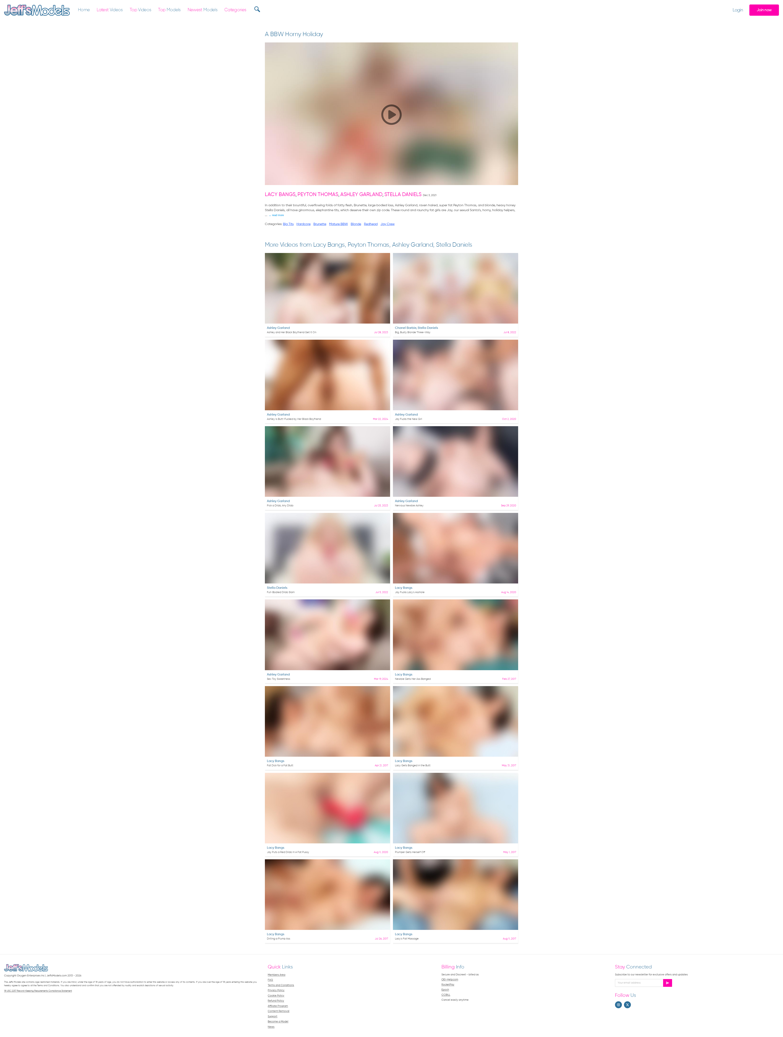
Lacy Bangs (280, 194)
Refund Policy (276, 1000)
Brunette (319, 224)
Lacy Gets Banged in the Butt (412, 765)
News (271, 1027)
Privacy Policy (276, 990)
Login (738, 10)
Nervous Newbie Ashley (409, 505)
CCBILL (445, 995)
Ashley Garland (361, 194)
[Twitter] (627, 1004)
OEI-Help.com (449, 979)
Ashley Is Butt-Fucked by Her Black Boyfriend (294, 419)
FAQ (270, 980)
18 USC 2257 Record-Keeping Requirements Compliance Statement (38, 991)
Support (272, 1016)
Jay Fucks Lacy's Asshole (410, 592)
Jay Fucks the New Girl (408, 419)
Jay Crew (387, 224)
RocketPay (447, 984)
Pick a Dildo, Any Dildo (280, 505)
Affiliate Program (278, 1006)
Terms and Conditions (281, 985)
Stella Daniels (402, 194)
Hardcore (303, 224)
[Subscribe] (667, 983)
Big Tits (288, 224)
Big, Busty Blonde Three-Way (412, 332)
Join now (764, 10)
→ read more (276, 215)
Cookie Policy (276, 995)
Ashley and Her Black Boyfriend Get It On (291, 332)
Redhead (371, 224)
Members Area (276, 975)
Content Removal (278, 1011)
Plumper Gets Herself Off (410, 852)
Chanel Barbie (405, 328)
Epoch (445, 989)
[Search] (256, 9)
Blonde (356, 224)
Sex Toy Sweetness (278, 679)
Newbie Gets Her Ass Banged (413, 679)
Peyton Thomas (317, 194)
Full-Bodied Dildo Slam (281, 592)
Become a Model (278, 1021)
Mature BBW (338, 224)
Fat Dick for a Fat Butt (280, 765)
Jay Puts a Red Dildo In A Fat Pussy (288, 852)
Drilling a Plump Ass (278, 938)
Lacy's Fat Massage (407, 938)
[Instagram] (618, 1004)
